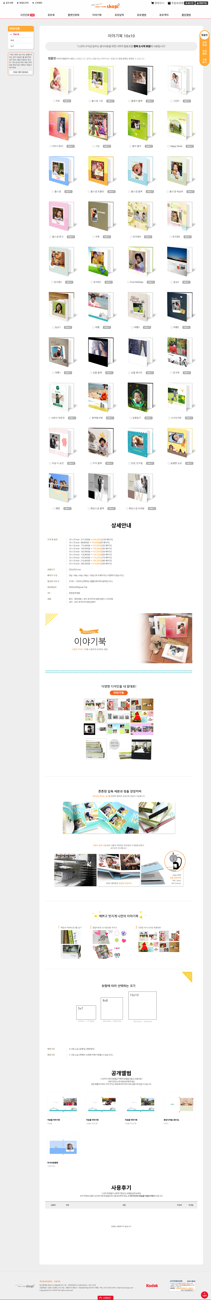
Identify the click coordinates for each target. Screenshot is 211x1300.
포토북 (51, 15)
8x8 (12, 40)
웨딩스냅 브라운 (137, 508)
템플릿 (204, 35)
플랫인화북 (73, 15)
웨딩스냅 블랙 (97, 508)
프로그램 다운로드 (21, 72)
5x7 (12, 46)
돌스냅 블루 (136, 191)
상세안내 (204, 44)
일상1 (58, 327)
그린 (97, 146)
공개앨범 (204, 52)
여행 (97, 327)
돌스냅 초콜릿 (97, 191)
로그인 (190, 3)
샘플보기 (67, 101)
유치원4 (137, 237)
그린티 (176, 101)
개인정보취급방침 (45, 1281)
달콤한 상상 (176, 463)
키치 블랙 (97, 463)
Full (58, 101)
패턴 (58, 508)
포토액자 (164, 15)
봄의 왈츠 (136, 146)
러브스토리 (57, 146)
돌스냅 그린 (97, 101)
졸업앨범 (186, 15)
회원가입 (203, 3)
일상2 (176, 282)
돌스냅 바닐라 (176, 191)
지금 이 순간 (58, 463)
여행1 (58, 373)
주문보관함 (177, 3)
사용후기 (204, 61)
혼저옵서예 (97, 418)
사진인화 (27, 15)
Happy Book (176, 146)
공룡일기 (136, 418)
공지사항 (9, 3)
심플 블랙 (97, 373)
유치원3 (176, 237)
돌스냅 (58, 191)
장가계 (176, 373)
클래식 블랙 (136, 101)
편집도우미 (24, 3)
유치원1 (97, 282)
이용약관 (57, 1281)
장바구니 (159, 3)
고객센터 (38, 3)
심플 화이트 (136, 373)
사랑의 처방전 (58, 418)
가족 (97, 237)
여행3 (137, 327)
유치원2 (58, 282)
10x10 (16, 34)
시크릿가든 (176, 418)
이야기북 (96, 15)
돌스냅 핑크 (57, 237)
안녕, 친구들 (137, 463)
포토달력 (119, 15)
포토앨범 (141, 15)
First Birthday (136, 282)
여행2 (176, 327)
